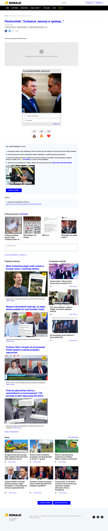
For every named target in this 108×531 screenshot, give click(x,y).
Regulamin (78, 516)
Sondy (60, 516)
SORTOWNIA (14, 8)
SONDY (54, 8)
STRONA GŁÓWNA (45, 502)
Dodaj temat (71, 516)
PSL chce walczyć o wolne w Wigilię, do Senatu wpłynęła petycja (61, 309)
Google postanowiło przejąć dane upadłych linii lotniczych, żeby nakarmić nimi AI (16, 457)
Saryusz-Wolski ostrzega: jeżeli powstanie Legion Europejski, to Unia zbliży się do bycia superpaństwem (16, 485)
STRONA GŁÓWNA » (14, 190)
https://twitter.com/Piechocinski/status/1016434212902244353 (23, 204)
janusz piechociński (10, 27)
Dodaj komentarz (11, 245)
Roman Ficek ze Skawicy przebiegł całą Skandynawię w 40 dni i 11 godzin (41, 457)
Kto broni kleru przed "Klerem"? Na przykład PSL (62, 336)
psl (46, 27)
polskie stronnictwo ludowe (36, 27)
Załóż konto (99, 2)
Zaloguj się (89, 2)
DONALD (6, 15)
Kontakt (65, 516)
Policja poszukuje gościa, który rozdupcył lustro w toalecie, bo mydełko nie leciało (13, 239)
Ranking (49, 516)
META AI (45, 235)
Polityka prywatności (34, 517)
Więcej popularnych (11, 432)
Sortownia (26, 159)
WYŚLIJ (17, 30)
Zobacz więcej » (10, 300)
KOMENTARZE (24, 8)
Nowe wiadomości (73, 437)
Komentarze (36, 516)
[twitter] (10, 31)
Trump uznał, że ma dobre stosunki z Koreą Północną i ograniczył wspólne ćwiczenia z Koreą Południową (66, 486)
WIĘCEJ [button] (60, 8)
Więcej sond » (56, 123)
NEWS (7, 8)
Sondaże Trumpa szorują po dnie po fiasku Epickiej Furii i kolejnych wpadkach (41, 484)
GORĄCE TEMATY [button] (35, 8)
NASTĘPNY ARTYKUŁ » (62, 502)
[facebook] (6, 31)
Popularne (43, 516)
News (30, 516)
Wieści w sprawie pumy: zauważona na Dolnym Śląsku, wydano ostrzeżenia (66, 457)
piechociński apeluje (22, 27)
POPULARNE (46, 8)
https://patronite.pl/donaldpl (62, 163)
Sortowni (24, 214)
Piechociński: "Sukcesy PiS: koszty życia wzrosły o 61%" (61, 282)
